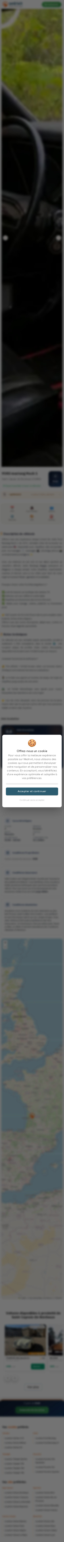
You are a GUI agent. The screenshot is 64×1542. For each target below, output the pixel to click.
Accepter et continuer (32, 791)
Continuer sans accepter (32, 800)
